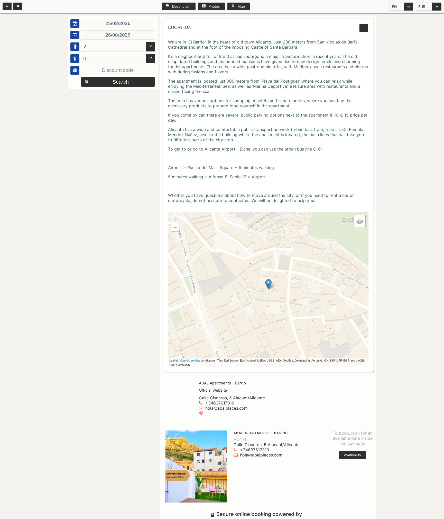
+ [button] (175, 219)
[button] (7, 6)
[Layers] (359, 221)
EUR (421, 6)
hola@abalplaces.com (226, 408)
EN (394, 6)
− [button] (175, 227)
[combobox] (401, 7)
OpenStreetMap (190, 360)
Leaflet (173, 360)
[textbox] (118, 23)
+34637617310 (219, 403)
